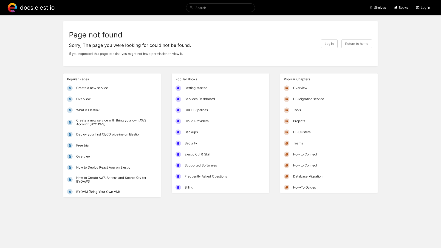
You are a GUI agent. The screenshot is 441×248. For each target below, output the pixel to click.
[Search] (191, 8)
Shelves (380, 7)
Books (403, 7)
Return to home (356, 43)
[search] (220, 7)
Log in (425, 7)
